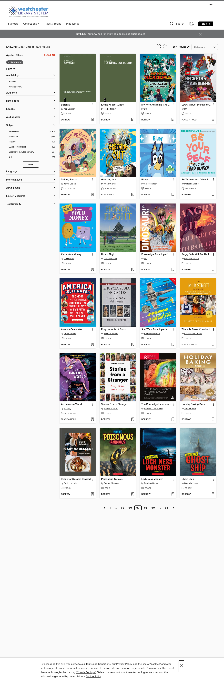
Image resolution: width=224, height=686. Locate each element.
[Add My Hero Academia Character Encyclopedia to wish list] (173, 120)
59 (153, 508)
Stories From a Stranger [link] (114, 404)
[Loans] (192, 24)
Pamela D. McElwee (153, 408)
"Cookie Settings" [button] (86, 672)
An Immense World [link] (71, 404)
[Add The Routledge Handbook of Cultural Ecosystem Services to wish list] (173, 419)
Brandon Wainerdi (152, 333)
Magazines (72, 24)
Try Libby (81, 34)
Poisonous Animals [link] (111, 479)
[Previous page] (104, 508)
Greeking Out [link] (108, 179)
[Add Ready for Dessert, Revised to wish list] (92, 494)
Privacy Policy (124, 664)
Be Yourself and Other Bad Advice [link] (197, 179)
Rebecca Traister (191, 258)
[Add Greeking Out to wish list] (133, 195)
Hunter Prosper (111, 408)
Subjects (13, 24)
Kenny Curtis (110, 183)
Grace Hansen (150, 183)
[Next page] (174, 508)
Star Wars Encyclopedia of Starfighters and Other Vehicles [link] (156, 329)
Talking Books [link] (69, 179)
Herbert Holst (110, 109)
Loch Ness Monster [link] (152, 479)
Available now (15, 87)
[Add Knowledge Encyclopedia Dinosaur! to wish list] (173, 270)
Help (211, 4)
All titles (12, 81)
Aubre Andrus (70, 333)
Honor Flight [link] (108, 254)
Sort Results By (181, 46)
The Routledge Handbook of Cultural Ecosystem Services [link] (156, 404)
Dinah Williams (151, 483)
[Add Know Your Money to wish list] (92, 270)
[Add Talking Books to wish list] (92, 195)
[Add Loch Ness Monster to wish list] (173, 494)
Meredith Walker (191, 183)
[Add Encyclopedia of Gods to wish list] (133, 345)
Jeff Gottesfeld (110, 258)
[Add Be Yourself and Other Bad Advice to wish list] (213, 195)
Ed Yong (67, 408)
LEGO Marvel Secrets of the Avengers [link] (197, 104)
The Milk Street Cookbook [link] (196, 329)
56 (130, 508)
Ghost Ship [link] (188, 479)
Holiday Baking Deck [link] (193, 404)
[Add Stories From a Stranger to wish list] (133, 419)
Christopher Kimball (193, 333)
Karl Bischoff (69, 109)
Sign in (206, 24)
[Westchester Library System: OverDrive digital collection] (30, 11)
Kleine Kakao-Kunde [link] (112, 104)
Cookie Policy (93, 676)
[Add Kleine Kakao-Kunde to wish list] (133, 120)
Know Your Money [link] (71, 254)
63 (166, 508)
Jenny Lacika (70, 183)
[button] (177, 24)
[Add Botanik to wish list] (92, 120)
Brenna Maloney (111, 483)
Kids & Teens (53, 24)
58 (145, 508)
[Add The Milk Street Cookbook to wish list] (213, 345)
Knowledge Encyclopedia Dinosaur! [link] (156, 254)
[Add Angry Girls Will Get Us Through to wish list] (213, 270)
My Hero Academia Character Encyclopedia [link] (156, 104)
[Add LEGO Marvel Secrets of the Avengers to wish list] (213, 120)
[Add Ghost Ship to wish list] (213, 494)
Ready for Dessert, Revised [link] (76, 479)
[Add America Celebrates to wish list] (92, 345)
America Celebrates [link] (71, 329)
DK (145, 109)
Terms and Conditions (98, 664)
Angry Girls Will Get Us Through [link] (197, 254)
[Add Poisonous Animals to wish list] (133, 494)
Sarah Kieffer (190, 408)
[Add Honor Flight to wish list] (133, 270)
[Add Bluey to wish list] (173, 195)
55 (122, 508)
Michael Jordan (111, 333)
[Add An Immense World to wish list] (92, 419)
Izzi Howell (69, 258)
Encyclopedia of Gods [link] (113, 329)
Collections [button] (30, 24)
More (30, 164)
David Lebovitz (70, 483)
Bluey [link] (144, 179)
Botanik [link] (65, 104)
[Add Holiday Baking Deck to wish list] (213, 419)
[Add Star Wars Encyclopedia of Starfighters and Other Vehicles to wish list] (173, 345)
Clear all (49, 55)
